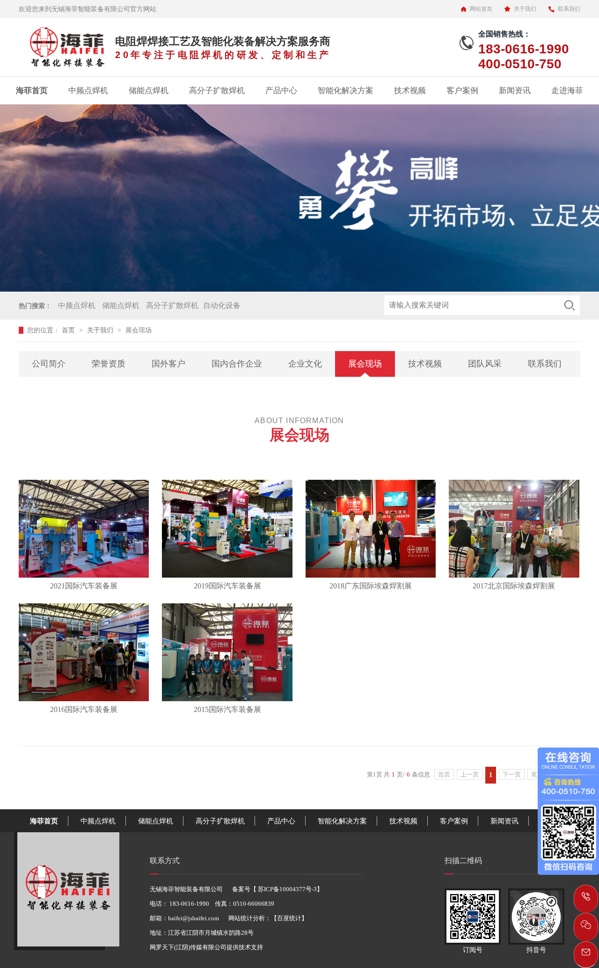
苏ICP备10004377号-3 (286, 889)
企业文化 (305, 363)
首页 (69, 330)
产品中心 (281, 90)
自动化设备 (222, 305)
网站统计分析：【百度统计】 (267, 918)
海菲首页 (32, 90)
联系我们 (569, 9)
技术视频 (410, 90)
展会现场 (365, 363)
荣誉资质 (108, 363)
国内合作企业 (237, 363)
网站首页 (481, 9)
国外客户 (168, 363)
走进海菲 (567, 90)
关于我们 (525, 9)
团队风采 (485, 363)
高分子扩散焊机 (217, 90)
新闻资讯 (515, 90)
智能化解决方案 (345, 90)
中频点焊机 (88, 90)
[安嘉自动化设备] (66, 944)
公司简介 (49, 363)
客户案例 (462, 90)
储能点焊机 (148, 90)
